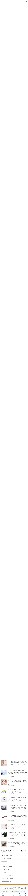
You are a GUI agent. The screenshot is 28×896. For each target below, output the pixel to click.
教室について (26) (5, 863)
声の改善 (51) (4, 861)
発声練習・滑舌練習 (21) (6, 866)
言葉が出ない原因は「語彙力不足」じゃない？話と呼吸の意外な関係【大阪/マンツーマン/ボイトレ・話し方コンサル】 (17, 799)
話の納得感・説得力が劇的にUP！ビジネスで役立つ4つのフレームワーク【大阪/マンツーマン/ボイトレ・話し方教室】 (17, 843)
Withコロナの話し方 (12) (6, 855)
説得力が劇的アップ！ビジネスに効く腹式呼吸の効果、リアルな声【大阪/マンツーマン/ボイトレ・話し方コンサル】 (17, 826)
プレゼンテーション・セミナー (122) (10, 875)
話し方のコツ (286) (5, 869)
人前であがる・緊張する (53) (8, 878)
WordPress (9, 891)
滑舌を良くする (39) (6, 881)
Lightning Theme (16, 891)
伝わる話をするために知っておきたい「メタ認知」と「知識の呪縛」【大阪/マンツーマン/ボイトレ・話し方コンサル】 (17, 791)
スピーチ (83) (5, 872)
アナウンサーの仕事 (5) (6, 858)
